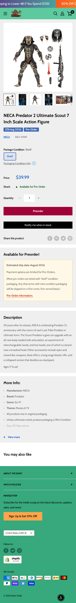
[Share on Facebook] (49, 238)
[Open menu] (5, 13)
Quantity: (9, 198)
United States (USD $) (16, 533)
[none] (68, 99)
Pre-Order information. (20, 295)
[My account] (62, 14)
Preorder (38, 211)
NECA (7, 137)
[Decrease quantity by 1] (20, 198)
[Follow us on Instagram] (19, 550)
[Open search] (55, 14)
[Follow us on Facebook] (6, 550)
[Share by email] (70, 238)
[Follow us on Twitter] (12, 550)
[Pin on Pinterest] (56, 238)
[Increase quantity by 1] (38, 198)
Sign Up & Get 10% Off (23, 516)
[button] (69, 13)
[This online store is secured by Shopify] (38, 558)
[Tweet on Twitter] (63, 238)
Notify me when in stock (38, 225)
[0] (69, 13)
